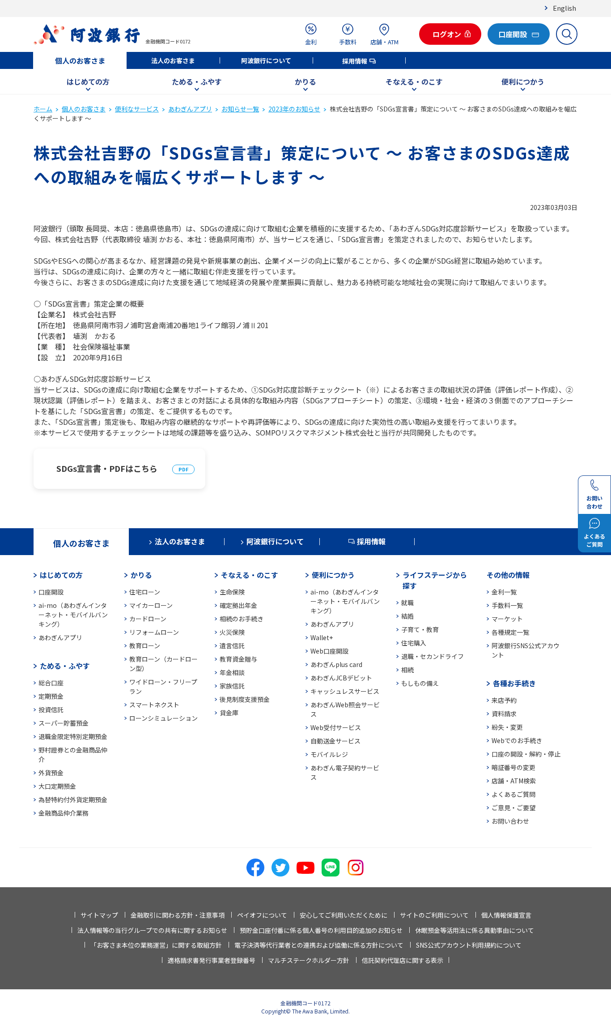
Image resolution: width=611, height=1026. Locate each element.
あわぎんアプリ (190, 108)
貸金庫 (229, 712)
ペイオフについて (262, 915)
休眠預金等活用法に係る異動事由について (474, 930)
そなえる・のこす (414, 81)
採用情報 (354, 60)
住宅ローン (144, 591)
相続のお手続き (241, 618)
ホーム (43, 108)
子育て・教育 (420, 629)
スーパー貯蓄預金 (63, 722)
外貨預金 (51, 772)
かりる (305, 81)
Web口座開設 (329, 650)
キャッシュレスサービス (344, 691)
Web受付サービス (335, 727)
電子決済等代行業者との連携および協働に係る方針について (318, 944)
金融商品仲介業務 (63, 812)
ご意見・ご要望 (513, 807)
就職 (407, 602)
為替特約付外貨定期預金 (72, 799)
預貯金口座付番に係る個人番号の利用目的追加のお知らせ (321, 930)
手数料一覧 (507, 605)
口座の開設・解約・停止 (526, 753)
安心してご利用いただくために (343, 915)
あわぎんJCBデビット (341, 677)
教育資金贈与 (238, 658)
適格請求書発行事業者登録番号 (211, 960)
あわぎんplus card (336, 664)
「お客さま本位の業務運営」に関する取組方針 (156, 944)
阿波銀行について (266, 60)
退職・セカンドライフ (432, 656)
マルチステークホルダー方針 (308, 960)
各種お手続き (514, 683)
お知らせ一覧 (240, 108)
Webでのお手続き (517, 740)
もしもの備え (420, 683)
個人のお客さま (80, 60)
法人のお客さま (173, 60)
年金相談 (232, 672)
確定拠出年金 (238, 605)
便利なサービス (137, 108)
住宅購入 (413, 642)
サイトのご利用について (434, 915)
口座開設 (51, 591)
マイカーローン (151, 605)
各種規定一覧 (510, 632)
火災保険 (232, 632)
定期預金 (51, 696)
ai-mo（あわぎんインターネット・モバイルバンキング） (73, 614)
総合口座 (51, 682)
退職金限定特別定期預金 (72, 736)
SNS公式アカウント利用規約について (469, 944)
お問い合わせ (510, 821)
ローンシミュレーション (163, 718)
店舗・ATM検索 (514, 780)
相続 (407, 669)
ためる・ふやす (197, 81)
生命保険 (232, 591)
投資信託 (51, 709)
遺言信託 (232, 645)
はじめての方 (88, 81)
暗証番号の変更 (513, 767)
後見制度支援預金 (245, 699)
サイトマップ (99, 915)
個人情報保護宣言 (506, 915)
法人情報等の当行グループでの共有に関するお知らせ (152, 930)
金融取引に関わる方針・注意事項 (178, 915)
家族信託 (232, 685)
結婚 (407, 615)
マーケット (507, 618)
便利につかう (522, 81)
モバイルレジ (329, 754)
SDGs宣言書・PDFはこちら (106, 468)
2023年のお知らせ (294, 108)
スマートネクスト (154, 704)
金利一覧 (504, 591)
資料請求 (504, 713)
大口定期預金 (57, 786)
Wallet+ (321, 637)
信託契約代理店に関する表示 (402, 960)
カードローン (147, 618)
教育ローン (144, 645)
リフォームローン (154, 632)
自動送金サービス (335, 740)
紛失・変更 (507, 726)
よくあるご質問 (513, 794)
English (564, 8)
